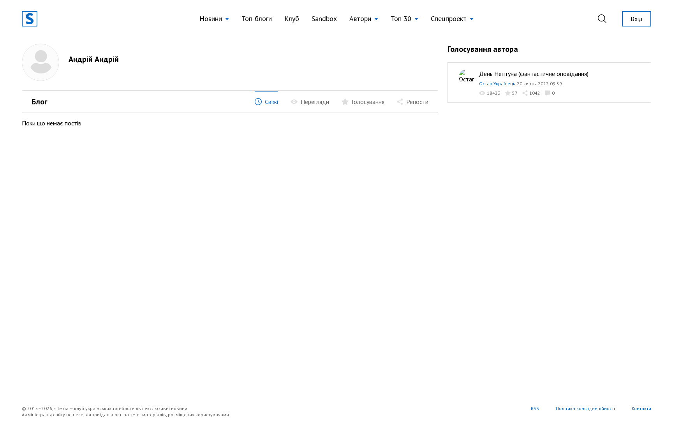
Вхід (637, 19)
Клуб (291, 18)
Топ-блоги (256, 18)
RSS (535, 408)
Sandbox (324, 18)
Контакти (641, 408)
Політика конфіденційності (585, 408)
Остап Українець (497, 83)
